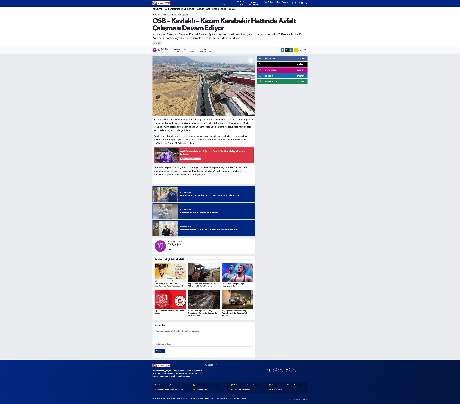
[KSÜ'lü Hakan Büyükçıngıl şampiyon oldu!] (237, 273)
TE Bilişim (304, 399)
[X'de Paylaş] (287, 50)
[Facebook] (269, 370)
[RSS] (295, 370)
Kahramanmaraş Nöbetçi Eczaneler (171, 385)
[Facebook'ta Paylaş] (282, 50)
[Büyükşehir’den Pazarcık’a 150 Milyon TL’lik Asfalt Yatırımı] (204, 273)
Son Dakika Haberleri (242, 389)
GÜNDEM (157, 9)
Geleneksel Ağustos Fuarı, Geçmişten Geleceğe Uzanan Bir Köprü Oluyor (202, 313)
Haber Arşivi (277, 389)
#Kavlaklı (157, 43)
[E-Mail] (170, 250)
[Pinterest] (278, 370)
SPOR (223, 9)
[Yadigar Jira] (160, 246)
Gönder (159, 351)
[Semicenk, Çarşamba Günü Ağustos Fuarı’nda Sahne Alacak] (170, 273)
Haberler (156, 15)
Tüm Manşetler (201, 389)
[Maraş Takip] (161, 3)
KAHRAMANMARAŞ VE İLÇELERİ (179, 9)
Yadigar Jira (174, 244)
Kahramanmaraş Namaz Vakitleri (246, 385)
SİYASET (229, 398)
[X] (274, 370)
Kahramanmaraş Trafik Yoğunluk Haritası (287, 385)
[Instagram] (282, 370)
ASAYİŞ (200, 9)
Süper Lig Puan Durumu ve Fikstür (170, 389)
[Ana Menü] (306, 9)
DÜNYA (232, 9)
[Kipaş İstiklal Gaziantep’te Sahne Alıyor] (170, 300)
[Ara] (306, 3)
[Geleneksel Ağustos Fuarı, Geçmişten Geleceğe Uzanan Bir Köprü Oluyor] (204, 300)
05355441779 (214, 365)
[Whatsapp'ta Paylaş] (291, 50)
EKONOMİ (221, 398)
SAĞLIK (236, 398)
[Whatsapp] (291, 370)
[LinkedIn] (287, 370)
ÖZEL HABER (212, 9)
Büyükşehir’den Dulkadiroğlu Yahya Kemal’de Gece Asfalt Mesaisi (235, 313)
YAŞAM (244, 398)
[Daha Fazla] (296, 50)
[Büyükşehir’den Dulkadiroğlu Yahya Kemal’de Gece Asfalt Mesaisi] (237, 300)
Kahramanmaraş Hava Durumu (207, 385)
